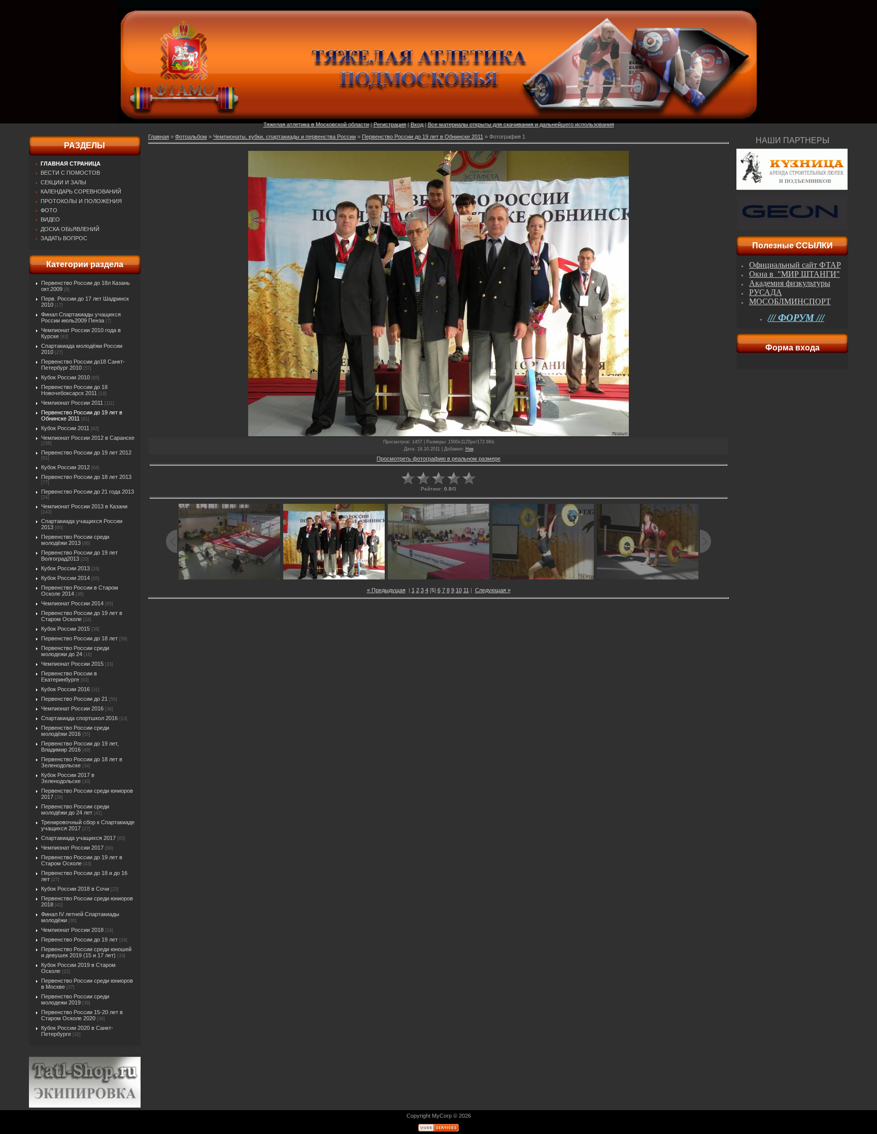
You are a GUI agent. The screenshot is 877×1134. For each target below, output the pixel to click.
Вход (417, 124)
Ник (469, 448)
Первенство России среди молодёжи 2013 (75, 540)
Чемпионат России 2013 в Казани (84, 506)
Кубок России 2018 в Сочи (75, 889)
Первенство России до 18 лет (79, 638)
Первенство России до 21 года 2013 (87, 492)
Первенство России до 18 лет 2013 (86, 477)
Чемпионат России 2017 (72, 848)
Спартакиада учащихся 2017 (78, 838)
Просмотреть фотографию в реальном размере (438, 459)
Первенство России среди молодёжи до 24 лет (75, 809)
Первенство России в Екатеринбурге (69, 676)
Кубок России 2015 (65, 629)
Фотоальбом (191, 137)
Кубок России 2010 (65, 377)
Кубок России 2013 (65, 568)
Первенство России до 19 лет (79, 939)
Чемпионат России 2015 (72, 664)
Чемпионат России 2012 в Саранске (87, 438)
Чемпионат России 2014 (72, 603)
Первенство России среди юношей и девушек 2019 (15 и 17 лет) (86, 952)
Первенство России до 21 (74, 699)
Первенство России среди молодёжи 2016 (75, 731)
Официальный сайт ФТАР (795, 265)
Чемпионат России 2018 (72, 930)
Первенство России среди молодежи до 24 (75, 651)
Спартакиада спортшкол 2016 (79, 718)
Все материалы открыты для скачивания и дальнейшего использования (521, 124)
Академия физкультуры (789, 283)
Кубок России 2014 (65, 578)
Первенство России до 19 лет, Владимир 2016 (80, 746)
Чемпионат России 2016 (72, 708)
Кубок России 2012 (65, 467)
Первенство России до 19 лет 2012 (86, 452)
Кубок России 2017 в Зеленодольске (67, 778)
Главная (158, 137)
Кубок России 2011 (65, 428)
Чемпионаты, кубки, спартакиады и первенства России (284, 137)
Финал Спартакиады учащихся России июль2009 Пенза (81, 317)
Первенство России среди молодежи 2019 (75, 999)
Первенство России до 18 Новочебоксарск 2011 (74, 390)
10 (459, 590)
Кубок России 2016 (65, 689)
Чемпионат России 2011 (72, 403)
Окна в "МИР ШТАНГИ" (794, 274)
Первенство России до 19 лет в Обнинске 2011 (422, 137)
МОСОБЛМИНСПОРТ (790, 301)
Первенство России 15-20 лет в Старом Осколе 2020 (82, 1015)
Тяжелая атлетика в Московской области (316, 124)
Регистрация (390, 124)
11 (466, 590)
